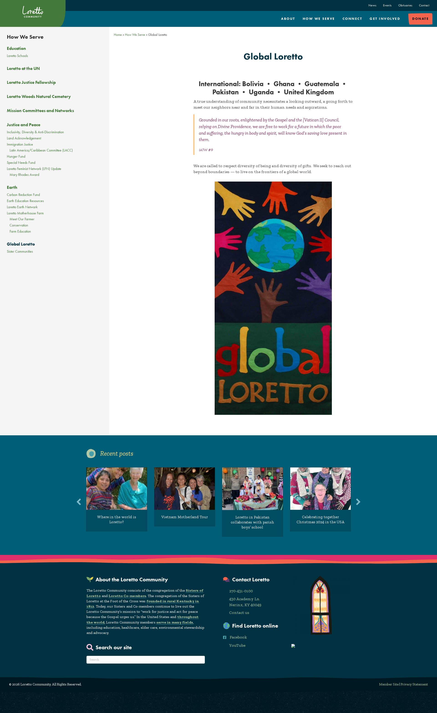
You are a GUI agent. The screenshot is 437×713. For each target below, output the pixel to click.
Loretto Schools (17, 56)
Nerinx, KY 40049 (245, 604)
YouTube (237, 645)
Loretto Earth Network (22, 207)
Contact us (239, 612)
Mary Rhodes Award (24, 175)
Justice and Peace (23, 124)
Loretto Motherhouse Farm (25, 213)
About (288, 19)
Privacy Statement (414, 684)
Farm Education (20, 231)
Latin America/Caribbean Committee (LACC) (41, 150)
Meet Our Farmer (22, 219)
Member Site (389, 684)
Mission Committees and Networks (40, 110)
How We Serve (319, 19)
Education (16, 48)
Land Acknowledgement (24, 138)
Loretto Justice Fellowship (31, 82)
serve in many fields (174, 622)
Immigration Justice (20, 144)
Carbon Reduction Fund (23, 195)
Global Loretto (21, 244)
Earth (12, 187)
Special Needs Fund (21, 163)
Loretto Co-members (127, 596)
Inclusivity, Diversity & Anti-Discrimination (35, 132)
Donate (420, 19)
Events (387, 5)
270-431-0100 (241, 590)
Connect (352, 19)
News (372, 5)
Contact (424, 5)
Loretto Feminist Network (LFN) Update (34, 169)
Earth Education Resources (25, 201)
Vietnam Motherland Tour (184, 517)
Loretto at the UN (23, 68)
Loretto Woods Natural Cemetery (39, 96)
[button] (78, 501)
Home (118, 35)
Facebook (238, 637)
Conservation (19, 225)
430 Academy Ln (244, 598)
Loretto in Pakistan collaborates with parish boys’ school (252, 522)
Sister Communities (20, 252)
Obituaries (405, 5)
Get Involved (385, 19)
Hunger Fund (16, 157)
